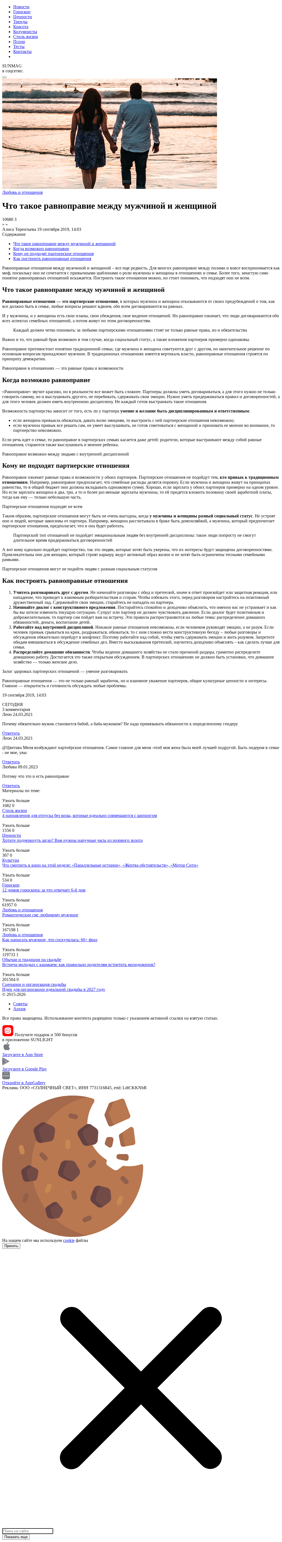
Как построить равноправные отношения (52, 258)
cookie (69, 1240)
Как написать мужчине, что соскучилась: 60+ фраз (49, 939)
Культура (10, 860)
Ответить (11, 733)
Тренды (20, 21)
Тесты (19, 46)
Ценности (22, 16)
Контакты (22, 51)
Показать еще (16, 1537)
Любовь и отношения (22, 910)
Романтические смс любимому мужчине (40, 914)
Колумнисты (25, 31)
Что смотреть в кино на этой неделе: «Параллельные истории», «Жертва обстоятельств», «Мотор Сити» (100, 865)
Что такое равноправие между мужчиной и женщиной (64, 243)
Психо (19, 41)
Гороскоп (22, 11)
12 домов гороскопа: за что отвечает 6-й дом (43, 890)
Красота (20, 26)
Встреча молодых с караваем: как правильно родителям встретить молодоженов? (78, 964)
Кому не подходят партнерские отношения (53, 253)
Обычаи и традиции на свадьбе (31, 959)
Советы (20, 1003)
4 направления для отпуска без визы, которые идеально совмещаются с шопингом (79, 815)
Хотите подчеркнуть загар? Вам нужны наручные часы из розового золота (72, 840)
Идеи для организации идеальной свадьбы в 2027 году (53, 989)
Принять (11, 1246)
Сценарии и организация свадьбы (34, 984)
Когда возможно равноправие (41, 248)
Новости (21, 6)
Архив (19, 1008)
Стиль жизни (25, 36)
